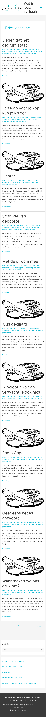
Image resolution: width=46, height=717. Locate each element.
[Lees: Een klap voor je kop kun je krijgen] (23, 93)
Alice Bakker (12, 119)
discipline (35, 182)
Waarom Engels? (8, 672)
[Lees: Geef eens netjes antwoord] (23, 498)
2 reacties (30, 49)
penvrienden (6, 53)
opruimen (34, 119)
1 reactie (34, 396)
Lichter (8, 176)
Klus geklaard (14, 324)
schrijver (15, 184)
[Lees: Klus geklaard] (23, 309)
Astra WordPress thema (28, 700)
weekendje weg (29, 229)
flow (38, 268)
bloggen (20, 268)
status (11, 229)
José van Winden (8, 270)
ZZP (35, 53)
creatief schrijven (24, 51)
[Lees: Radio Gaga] (23, 438)
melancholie (38, 51)
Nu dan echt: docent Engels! (12, 667)
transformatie (18, 229)
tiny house (23, 121)
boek (19, 182)
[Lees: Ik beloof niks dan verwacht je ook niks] (23, 372)
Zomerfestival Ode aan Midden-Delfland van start (19, 683)
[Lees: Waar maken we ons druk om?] (23, 566)
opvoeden (5, 121)
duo (32, 51)
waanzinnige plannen (26, 53)
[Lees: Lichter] (23, 161)
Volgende (38, 626)
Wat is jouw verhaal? (30, 7)
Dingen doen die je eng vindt (12, 677)
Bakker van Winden (9, 49)
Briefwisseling (12, 51)
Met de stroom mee (20, 261)
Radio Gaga (13, 452)
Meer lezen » (6, 76)
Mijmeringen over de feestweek (13, 661)
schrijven (15, 53)
